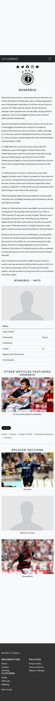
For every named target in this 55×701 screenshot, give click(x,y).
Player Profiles (25, 434)
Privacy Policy (35, 663)
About (4, 663)
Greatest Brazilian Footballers (27, 414)
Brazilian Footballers (44, 434)
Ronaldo (27, 489)
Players (13, 434)
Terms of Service (36, 667)
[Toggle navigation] (49, 58)
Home (4, 434)
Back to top (7, 689)
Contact (5, 667)
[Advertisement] (27, 27)
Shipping (5, 684)
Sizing (4, 677)
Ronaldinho (27, 576)
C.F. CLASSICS (10, 58)
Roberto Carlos (27, 532)
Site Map (5, 670)
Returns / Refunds (37, 670)
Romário (8, 437)
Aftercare (6, 681)
